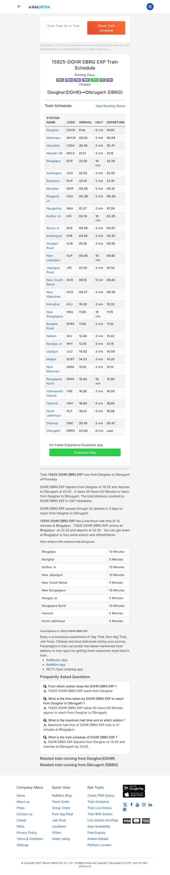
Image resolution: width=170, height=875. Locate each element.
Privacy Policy (27, 832)
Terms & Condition (30, 839)
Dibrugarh (53, 430)
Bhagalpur (53, 161)
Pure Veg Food (62, 814)
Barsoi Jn (53, 228)
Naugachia (54, 208)
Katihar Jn (53, 216)
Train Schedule (98, 801)
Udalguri (52, 351)
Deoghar (52, 130)
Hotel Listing (61, 839)
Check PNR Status (100, 795)
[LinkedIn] (150, 804)
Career (21, 820)
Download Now (85, 452)
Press (21, 808)
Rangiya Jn (54, 343)
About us (23, 801)
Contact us (24, 814)
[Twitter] (125, 804)
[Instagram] (144, 804)
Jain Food (59, 820)
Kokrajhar (53, 304)
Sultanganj (53, 173)
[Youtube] (137, 804)
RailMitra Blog (62, 795)
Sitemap (23, 845)
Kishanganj (54, 236)
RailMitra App (56, 664)
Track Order (61, 801)
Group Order (61, 808)
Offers (56, 832)
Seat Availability (98, 826)
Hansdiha (53, 145)
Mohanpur (53, 138)
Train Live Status (99, 808)
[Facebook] (131, 804)
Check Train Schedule (106, 28)
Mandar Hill (54, 153)
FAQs (20, 826)
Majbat (51, 359)
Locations (59, 826)
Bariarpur (53, 181)
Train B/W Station (99, 814)
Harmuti (52, 403)
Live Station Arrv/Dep (102, 820)
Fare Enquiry (96, 832)
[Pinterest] (124, 809)
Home (21, 795)
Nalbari (51, 336)
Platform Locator (99, 845)
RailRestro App (57, 660)
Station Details (97, 839)
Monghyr (52, 188)
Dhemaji (52, 423)
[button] (85, 450)
